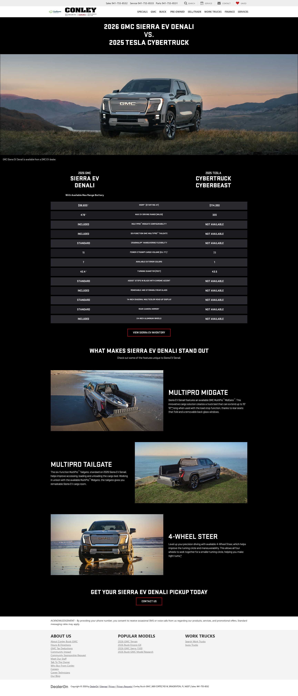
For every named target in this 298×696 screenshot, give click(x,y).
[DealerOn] (59, 686)
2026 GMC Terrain (127, 641)
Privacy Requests (124, 686)
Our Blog (55, 676)
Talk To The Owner (60, 662)
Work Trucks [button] (213, 11)
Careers (55, 669)
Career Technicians (60, 672)
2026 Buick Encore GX (129, 644)
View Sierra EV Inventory (149, 332)
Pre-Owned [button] (177, 11)
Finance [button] (230, 11)
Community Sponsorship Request (68, 655)
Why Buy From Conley (62, 665)
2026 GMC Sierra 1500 (130, 648)
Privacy (112, 686)
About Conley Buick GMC (64, 641)
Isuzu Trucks (191, 644)
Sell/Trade (194, 11)
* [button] (144, 205)
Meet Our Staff (58, 658)
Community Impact (61, 651)
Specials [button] (142, 11)
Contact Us (149, 601)
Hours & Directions (61, 644)
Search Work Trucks (195, 641)
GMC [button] (153, 11)
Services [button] (243, 11)
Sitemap (103, 686)
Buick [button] (162, 11)
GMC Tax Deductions (62, 648)
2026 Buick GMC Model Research (135, 651)
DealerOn (94, 686)
